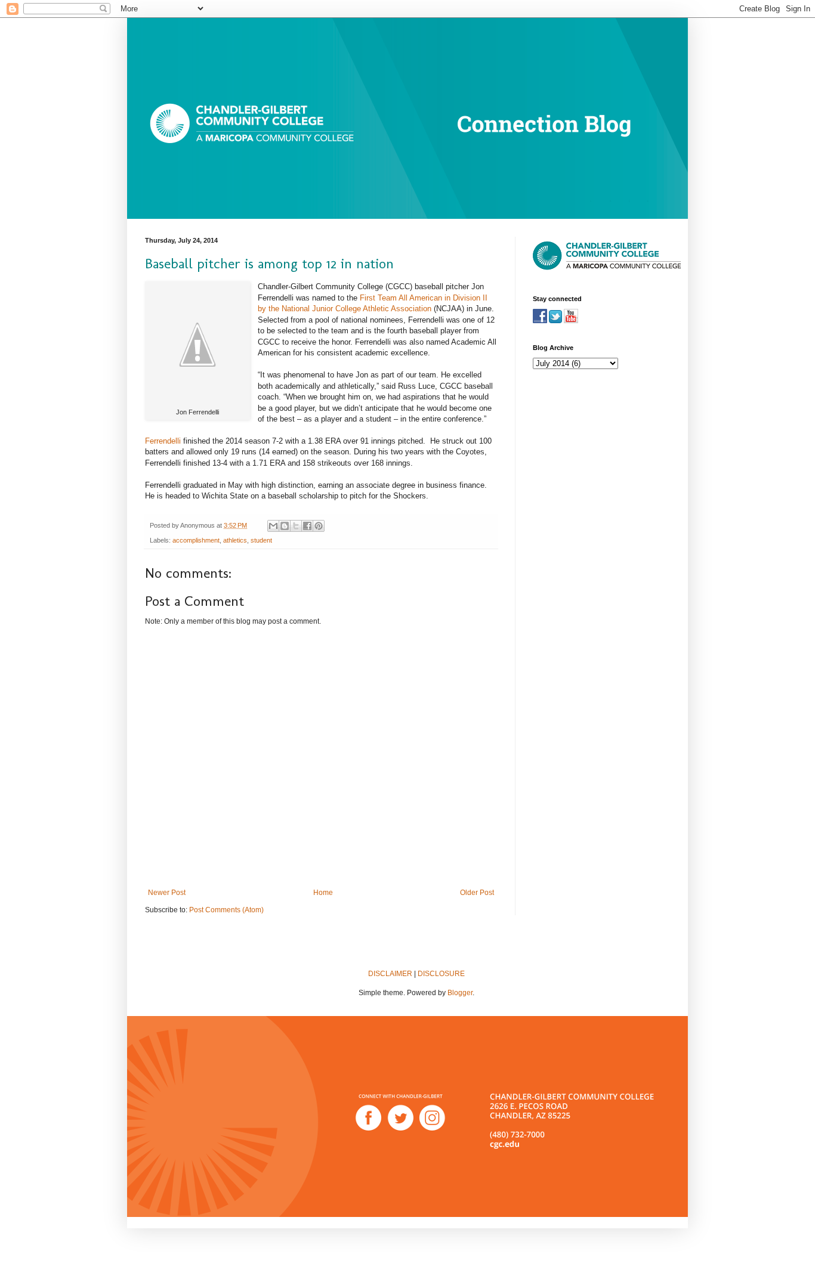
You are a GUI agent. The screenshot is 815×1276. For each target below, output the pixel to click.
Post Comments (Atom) (226, 910)
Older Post (477, 892)
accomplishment (196, 540)
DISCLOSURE (441, 974)
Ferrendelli (163, 440)
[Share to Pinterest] (319, 526)
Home (323, 892)
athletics (235, 540)
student (261, 540)
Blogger (460, 993)
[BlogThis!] (285, 526)
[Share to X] (296, 526)
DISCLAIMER (390, 974)
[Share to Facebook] (307, 526)
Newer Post (167, 892)
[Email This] (273, 526)
